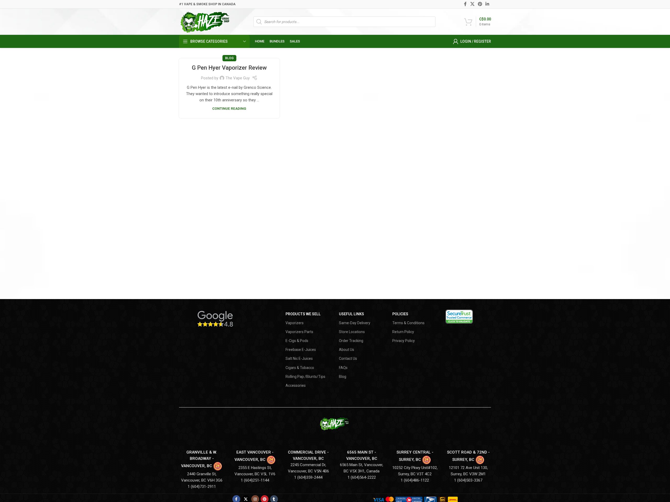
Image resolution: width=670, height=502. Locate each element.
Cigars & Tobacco (300, 368)
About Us (346, 349)
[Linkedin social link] (487, 4)
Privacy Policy (403, 341)
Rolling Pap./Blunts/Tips (305, 376)
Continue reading (229, 108)
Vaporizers (295, 323)
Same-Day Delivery (354, 323)
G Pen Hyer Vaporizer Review (229, 67)
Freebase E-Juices (301, 349)
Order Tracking (351, 341)
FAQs (343, 368)
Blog (229, 58)
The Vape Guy (238, 78)
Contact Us (348, 358)
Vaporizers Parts (299, 332)
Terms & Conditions (408, 323)
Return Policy (403, 332)
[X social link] (472, 4)
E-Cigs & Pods (297, 341)
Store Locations (352, 332)
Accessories (296, 385)
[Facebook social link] (465, 4)
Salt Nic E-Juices (299, 358)
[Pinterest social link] (480, 4)
